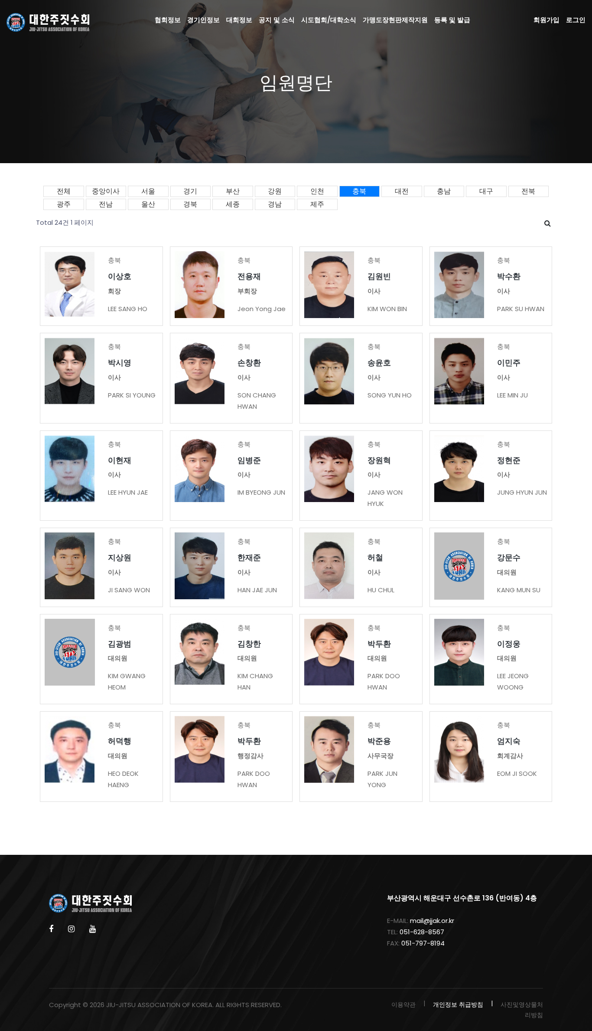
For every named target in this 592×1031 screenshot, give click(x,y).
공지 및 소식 (277, 19)
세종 (233, 204)
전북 (528, 191)
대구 (486, 191)
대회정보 (239, 19)
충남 (444, 191)
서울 (148, 191)
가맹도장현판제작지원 (395, 19)
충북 (359, 191)
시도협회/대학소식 (328, 19)
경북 (190, 204)
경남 (275, 204)
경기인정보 (203, 19)
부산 (233, 191)
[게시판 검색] (547, 223)
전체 (64, 191)
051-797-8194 (423, 943)
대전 (402, 191)
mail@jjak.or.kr (432, 920)
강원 (275, 191)
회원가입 (546, 19)
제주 (317, 204)
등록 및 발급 (452, 19)
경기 (190, 191)
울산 (148, 204)
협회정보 (168, 19)
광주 (64, 204)
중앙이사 (106, 191)
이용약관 (403, 1004)
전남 (106, 204)
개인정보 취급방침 (458, 1004)
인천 (317, 191)
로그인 (575, 19)
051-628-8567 (422, 931)
